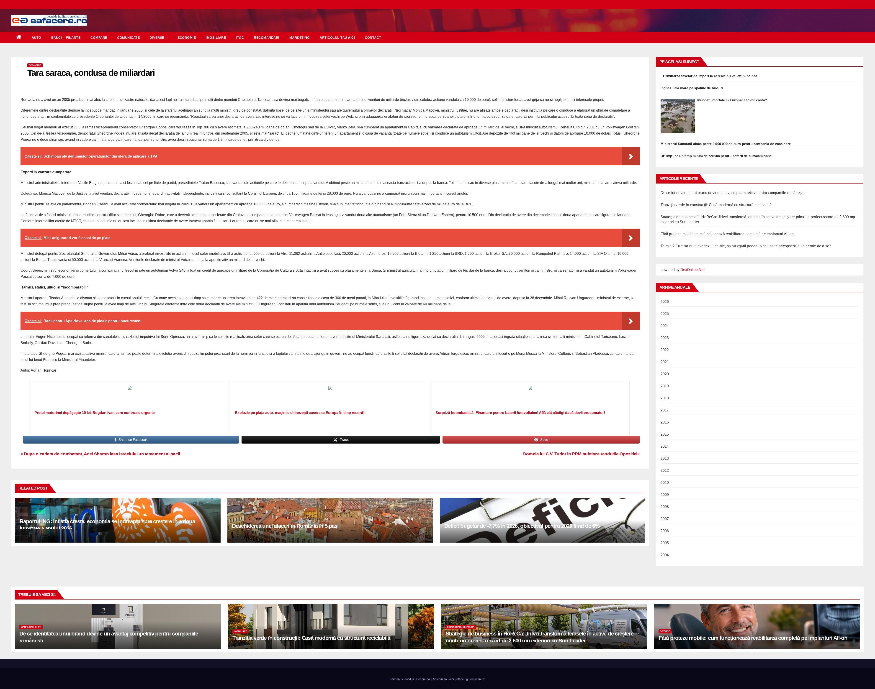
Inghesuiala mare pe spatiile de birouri (692, 88)
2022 (665, 350)
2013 (665, 458)
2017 (665, 410)
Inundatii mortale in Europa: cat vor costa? (732, 100)
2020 (665, 374)
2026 (665, 302)
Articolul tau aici (337, 37)
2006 (665, 531)
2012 (665, 470)
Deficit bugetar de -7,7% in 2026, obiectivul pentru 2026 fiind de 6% (522, 526)
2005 (665, 543)
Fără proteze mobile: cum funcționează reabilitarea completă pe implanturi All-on (727, 234)
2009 (665, 495)
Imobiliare (216, 37)
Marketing (299, 37)
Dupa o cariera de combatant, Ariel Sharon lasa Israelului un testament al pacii (101, 454)
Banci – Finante (66, 37)
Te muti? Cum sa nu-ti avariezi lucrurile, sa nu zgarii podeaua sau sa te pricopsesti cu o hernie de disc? (746, 246)
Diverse (157, 37)
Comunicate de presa (460, 627)
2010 (665, 483)
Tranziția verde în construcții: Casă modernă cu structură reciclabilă (716, 205)
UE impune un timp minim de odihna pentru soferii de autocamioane (716, 156)
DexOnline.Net (692, 270)
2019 (665, 386)
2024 (665, 326)
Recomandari (266, 37)
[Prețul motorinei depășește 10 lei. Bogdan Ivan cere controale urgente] (130, 397)
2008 (665, 507)
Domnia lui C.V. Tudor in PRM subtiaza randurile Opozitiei (580, 454)
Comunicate (128, 37)
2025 (665, 314)
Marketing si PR (31, 627)
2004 (665, 555)
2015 (665, 434)
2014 (665, 446)
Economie (187, 37)
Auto (36, 37)
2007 (665, 519)
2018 (665, 398)
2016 (665, 422)
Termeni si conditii (402, 679)
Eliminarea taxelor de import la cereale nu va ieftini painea (710, 76)
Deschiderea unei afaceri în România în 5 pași (285, 526)
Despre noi (423, 679)
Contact (373, 37)
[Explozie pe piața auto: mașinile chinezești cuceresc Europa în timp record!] (330, 397)
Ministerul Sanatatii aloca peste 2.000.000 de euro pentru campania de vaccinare (726, 144)
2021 (665, 362)
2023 (665, 338)
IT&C (240, 37)
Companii (98, 37)
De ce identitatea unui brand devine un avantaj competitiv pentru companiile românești (732, 193)
